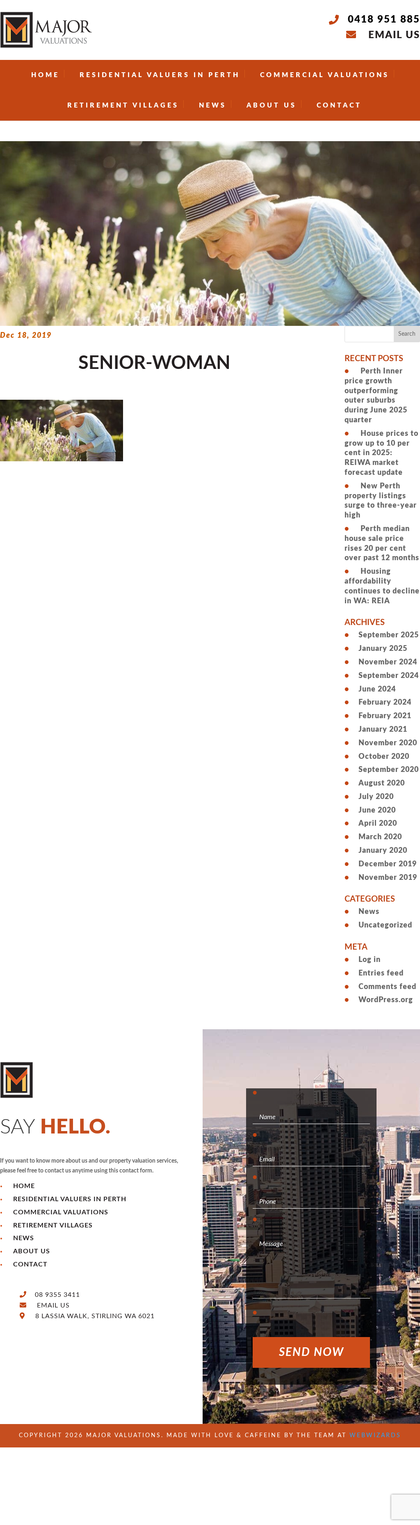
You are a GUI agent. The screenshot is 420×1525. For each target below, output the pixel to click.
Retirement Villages (123, 105)
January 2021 (382, 729)
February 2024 (384, 702)
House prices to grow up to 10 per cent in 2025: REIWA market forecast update (381, 453)
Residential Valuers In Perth (160, 75)
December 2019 (387, 864)
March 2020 (380, 837)
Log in (369, 960)
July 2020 (376, 797)
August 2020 (381, 783)
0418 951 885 (384, 20)
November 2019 (387, 878)
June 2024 (377, 689)
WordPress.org (385, 1000)
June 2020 (377, 810)
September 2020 (388, 770)
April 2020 (377, 823)
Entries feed (381, 973)
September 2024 (388, 676)
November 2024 (387, 662)
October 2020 (383, 756)
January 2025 (382, 649)
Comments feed (387, 987)
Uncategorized (385, 925)
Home (45, 75)
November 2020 (387, 743)
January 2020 (382, 850)
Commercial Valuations (324, 75)
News (212, 105)
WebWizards (375, 1435)
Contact (339, 105)
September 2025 (388, 635)
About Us (272, 105)
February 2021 (384, 716)
